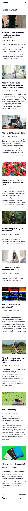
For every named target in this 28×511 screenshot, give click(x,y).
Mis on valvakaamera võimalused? (11, 306)
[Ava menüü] (25, 3)
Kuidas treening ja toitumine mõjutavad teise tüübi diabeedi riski (14, 35)
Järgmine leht (22, 494)
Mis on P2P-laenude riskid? (13, 133)
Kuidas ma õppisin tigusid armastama (12, 229)
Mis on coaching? (9, 410)
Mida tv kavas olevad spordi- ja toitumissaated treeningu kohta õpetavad (13, 85)
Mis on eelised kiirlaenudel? (13, 464)
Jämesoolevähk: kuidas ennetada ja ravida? (12, 268)
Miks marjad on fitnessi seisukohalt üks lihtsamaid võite (13, 182)
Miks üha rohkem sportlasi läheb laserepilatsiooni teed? (13, 360)
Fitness (5, 3)
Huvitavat (14, 40)
